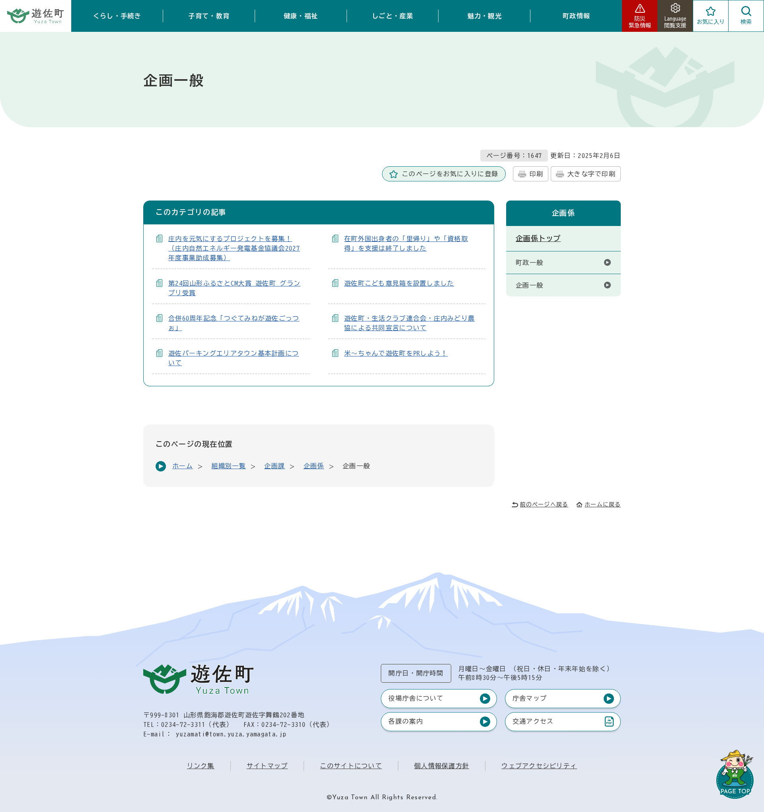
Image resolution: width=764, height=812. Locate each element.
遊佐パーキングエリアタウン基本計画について (233, 358)
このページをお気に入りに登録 (450, 174)
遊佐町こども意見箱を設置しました (399, 283)
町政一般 (529, 262)
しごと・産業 (392, 16)
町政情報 (576, 16)
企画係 (314, 466)
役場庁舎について (415, 698)
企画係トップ (538, 238)
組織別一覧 (228, 466)
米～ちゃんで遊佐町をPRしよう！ (396, 353)
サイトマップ (267, 766)
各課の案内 (405, 721)
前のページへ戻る (544, 504)
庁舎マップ (530, 698)
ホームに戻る (603, 504)
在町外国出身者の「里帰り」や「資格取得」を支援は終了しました (406, 243)
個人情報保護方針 (441, 766)
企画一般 (529, 285)
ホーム (182, 466)
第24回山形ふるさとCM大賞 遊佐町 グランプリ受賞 (234, 288)
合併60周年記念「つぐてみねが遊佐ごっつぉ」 (234, 323)
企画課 (274, 466)
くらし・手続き (117, 16)
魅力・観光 (485, 16)
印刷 (537, 174)
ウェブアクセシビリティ (539, 766)
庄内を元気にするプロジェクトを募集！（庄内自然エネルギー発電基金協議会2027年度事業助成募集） (234, 248)
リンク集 (200, 766)
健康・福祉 (301, 16)
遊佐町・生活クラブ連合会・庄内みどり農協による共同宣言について (409, 323)
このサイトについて (351, 766)
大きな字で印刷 (591, 174)
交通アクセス (533, 723)
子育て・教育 (209, 16)
